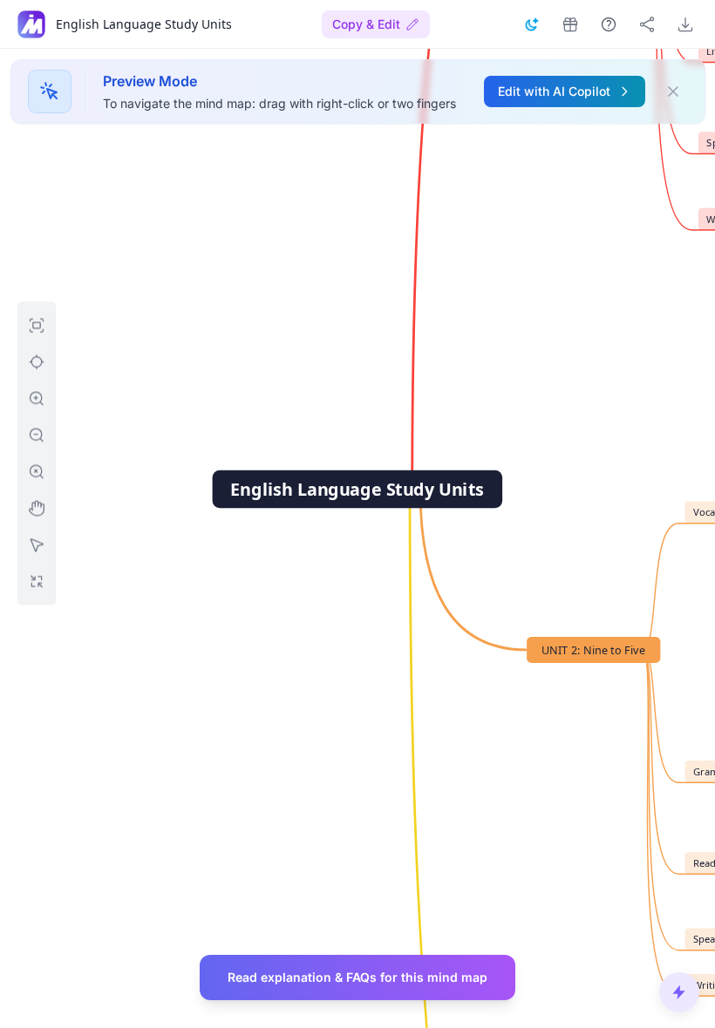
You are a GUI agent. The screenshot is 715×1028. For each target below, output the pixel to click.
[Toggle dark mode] (532, 24)
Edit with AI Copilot (554, 91)
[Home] (31, 24)
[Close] (673, 91)
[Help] (608, 24)
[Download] (685, 24)
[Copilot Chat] (679, 992)
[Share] (647, 24)
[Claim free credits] (570, 24)
